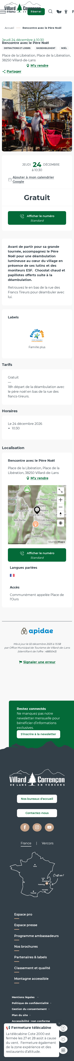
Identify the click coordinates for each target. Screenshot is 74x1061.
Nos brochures (26, 946)
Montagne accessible (31, 979)
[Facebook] (25, 827)
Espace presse (25, 925)
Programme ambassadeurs (36, 936)
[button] (50, 11)
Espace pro (23, 914)
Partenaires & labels (30, 957)
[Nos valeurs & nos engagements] (59, 13)
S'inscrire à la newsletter (38, 734)
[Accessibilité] (66, 11)
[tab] (26, 843)
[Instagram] (37, 827)
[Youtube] (49, 827)
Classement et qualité (32, 968)
